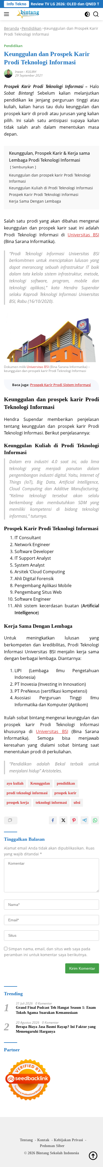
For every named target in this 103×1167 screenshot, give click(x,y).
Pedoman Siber (52, 1146)
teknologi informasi (51, 803)
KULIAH (31, 71)
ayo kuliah (15, 783)
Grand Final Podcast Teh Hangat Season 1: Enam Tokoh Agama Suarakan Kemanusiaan (56, 1010)
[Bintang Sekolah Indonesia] (27, 14)
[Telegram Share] (84, 820)
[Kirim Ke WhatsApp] (95, 820)
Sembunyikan (23, 167)
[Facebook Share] (53, 820)
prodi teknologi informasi (27, 793)
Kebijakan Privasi (68, 1140)
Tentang (26, 1140)
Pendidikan (31, 28)
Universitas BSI (83, 235)
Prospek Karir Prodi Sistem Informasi (60, 384)
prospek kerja (18, 803)
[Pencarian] (96, 14)
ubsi (77, 803)
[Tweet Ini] (63, 820)
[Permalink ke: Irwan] (8, 73)
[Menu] (7, 14)
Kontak (43, 1140)
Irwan (19, 71)
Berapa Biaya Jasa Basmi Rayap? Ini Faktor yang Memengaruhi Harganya (56, 1029)
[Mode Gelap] (87, 14)
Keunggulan (40, 783)
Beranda (11, 28)
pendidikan (66, 783)
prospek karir (65, 793)
